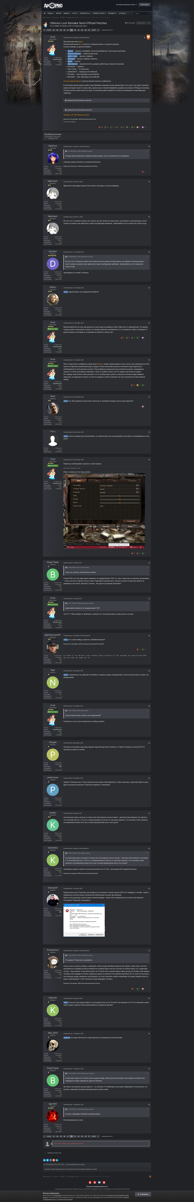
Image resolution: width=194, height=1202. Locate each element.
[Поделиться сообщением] (144, 37)
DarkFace (52, 146)
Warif (52, 396)
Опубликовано (72, 37)
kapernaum (53, 181)
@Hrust (70, 51)
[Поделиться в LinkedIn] (56, 1160)
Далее (94, 30)
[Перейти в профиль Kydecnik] (53, 1010)
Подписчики (141, 23)
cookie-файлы (57, 1195)
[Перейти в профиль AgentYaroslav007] (53, 647)
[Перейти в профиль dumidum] (53, 264)
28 (57, 30)
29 (60, 30)
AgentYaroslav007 (53, 635)
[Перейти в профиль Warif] (53, 409)
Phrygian (53, 742)
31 (68, 30)
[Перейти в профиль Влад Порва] (53, 575)
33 (75, 30)
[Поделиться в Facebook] (50, 1160)
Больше (122, 13)
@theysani (71, 59)
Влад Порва (53, 562)
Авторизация (131, 23)
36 (85, 30)
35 (82, 30)
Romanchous (53, 950)
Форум (58, 13)
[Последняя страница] (98, 30)
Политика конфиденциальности (97, 1186)
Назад (49, 30)
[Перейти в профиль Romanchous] (53, 962)
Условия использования (65, 1199)
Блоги (75, 13)
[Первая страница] (44, 30)
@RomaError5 (72, 64)
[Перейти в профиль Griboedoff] (53, 900)
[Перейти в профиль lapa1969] (53, 1116)
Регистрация (144, 4)
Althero (53, 287)
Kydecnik (53, 998)
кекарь (52, 812)
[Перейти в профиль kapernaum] (53, 193)
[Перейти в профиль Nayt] (53, 682)
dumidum (53, 251)
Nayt (53, 670)
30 (64, 30)
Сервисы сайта (99, 13)
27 (53, 30)
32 (71, 30)
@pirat (70, 61)
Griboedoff (53, 888)
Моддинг (112, 13)
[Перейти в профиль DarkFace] (53, 158)
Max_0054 (52, 1033)
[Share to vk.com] (44, 1160)
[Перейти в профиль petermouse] (53, 790)
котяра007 (84, 151)
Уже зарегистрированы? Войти (126, 4)
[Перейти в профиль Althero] (53, 300)
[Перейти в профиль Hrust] (46, 24)
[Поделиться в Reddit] (53, 1160)
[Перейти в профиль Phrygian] (53, 755)
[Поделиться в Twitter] (47, 1160)
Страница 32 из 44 (107, 30)
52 (149, 23)
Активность (85, 13)
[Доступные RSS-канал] (150, 1176)
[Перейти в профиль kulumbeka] (53, 860)
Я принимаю (143, 1194)
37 (89, 30)
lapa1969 (53, 1104)
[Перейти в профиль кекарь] (53, 825)
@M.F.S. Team (72, 56)
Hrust (52, 37)
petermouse (52, 777)
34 (78, 30)
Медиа (66, 13)
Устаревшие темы (80, 26)
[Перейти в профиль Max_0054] (53, 1045)
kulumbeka (52, 848)
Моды (50, 13)
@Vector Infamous (74, 54)
